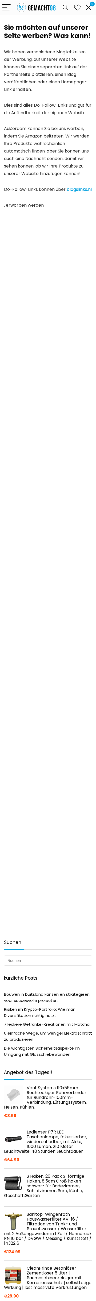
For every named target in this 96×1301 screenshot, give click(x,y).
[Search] (65, 8)
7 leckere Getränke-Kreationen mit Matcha (47, 1024)
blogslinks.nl (79, 189)
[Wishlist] (77, 7)
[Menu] (6, 8)
